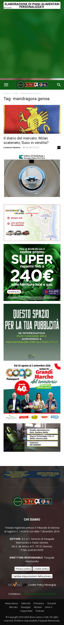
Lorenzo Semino (12, 147)
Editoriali (25, 603)
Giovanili (51, 603)
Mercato (13, 607)
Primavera (39, 603)
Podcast (40, 610)
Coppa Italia (26, 610)
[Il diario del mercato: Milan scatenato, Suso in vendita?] (32, 119)
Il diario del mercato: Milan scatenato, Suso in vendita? (26, 140)
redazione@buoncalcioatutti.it (39, 593)
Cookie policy (41, 568)
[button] (6, 85)
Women (38, 607)
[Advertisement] (32, 46)
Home (7, 93)
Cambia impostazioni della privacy (32, 576)
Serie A (48, 607)
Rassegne (26, 607)
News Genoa (11, 603)
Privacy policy (23, 568)
